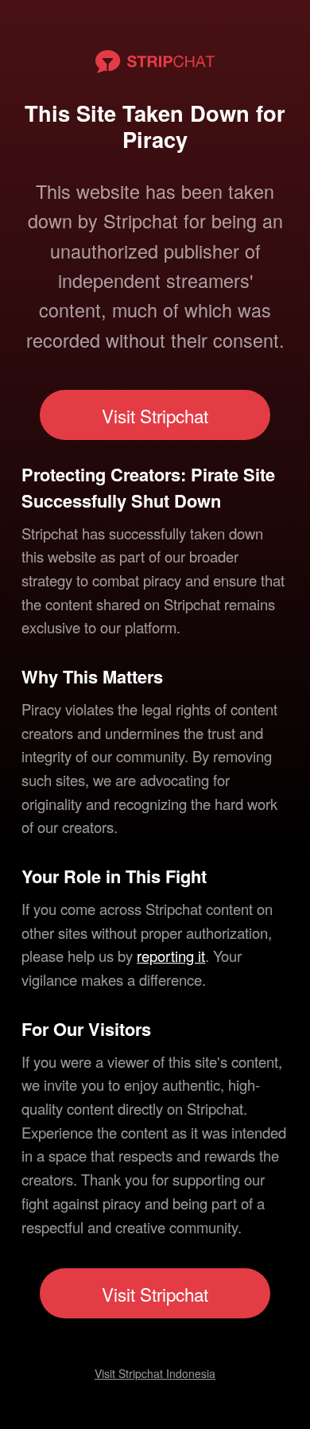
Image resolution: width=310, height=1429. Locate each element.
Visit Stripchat (155, 415)
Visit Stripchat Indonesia (155, 1373)
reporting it (171, 955)
